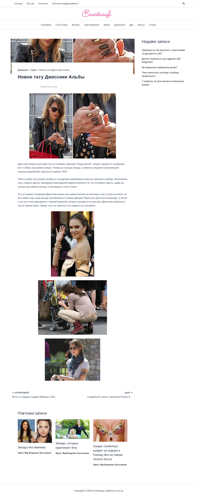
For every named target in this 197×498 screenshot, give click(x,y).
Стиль (152, 25)
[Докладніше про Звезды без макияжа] (35, 431)
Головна (18, 3)
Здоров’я (119, 25)
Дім (131, 25)
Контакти (43, 3)
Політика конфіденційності (65, 3)
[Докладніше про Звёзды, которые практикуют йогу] (73, 429)
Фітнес (76, 25)
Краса (141, 25)
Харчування (91, 25)
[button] (183, 3)
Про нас (30, 3)
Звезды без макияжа (31, 447)
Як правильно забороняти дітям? (159, 67)
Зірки (106, 25)
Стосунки (61, 25)
